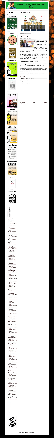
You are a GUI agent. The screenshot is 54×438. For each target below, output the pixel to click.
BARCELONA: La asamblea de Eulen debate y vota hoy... (12, 339)
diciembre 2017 (10, 217)
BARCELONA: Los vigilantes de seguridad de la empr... (12, 385)
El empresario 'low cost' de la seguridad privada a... (11, 293)
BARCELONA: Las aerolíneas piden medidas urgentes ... (12, 396)
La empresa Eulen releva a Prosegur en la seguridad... (12, 399)
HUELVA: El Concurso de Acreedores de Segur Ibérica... (12, 393)
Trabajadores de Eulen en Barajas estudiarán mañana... (12, 318)
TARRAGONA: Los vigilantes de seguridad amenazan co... (12, 231)
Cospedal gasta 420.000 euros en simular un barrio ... (12, 388)
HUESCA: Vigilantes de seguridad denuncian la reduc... (12, 239)
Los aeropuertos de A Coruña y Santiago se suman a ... (11, 350)
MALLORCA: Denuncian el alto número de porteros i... (11, 266)
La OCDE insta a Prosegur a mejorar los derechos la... (12, 345)
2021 (8, 212)
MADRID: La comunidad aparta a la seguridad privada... (12, 379)
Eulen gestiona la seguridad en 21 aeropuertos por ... (12, 386)
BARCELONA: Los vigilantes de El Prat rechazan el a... (12, 336)
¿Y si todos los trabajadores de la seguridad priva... (12, 228)
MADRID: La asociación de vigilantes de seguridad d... (12, 248)
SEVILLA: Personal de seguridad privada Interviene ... (12, 285)
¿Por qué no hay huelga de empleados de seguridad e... (12, 372)
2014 (8, 410)
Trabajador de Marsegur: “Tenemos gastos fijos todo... (12, 337)
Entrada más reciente (22, 102)
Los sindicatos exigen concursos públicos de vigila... (12, 263)
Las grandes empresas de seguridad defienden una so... (12, 326)
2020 (8, 213)
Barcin (27, 432)
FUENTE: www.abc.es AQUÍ (23, 76)
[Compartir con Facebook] (33, 78)
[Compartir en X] (32, 78)
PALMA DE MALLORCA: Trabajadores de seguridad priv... (12, 344)
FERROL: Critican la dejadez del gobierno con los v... (12, 267)
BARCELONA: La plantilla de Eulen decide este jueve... (12, 369)
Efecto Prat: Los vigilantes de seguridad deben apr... (11, 302)
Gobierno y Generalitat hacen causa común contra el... (12, 359)
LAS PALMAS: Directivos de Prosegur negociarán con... (12, 241)
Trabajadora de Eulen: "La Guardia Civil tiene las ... (12, 304)
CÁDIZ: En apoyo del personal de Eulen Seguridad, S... (12, 246)
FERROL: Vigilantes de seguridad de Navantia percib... (12, 377)
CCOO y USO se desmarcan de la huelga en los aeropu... (12, 353)
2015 (8, 409)
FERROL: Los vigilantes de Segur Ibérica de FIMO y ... (12, 394)
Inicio (34, 102)
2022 (8, 211)
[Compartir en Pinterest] (34, 78)
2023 (8, 210)
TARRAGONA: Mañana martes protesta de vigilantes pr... (11, 250)
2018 (8, 215)
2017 (8, 216)
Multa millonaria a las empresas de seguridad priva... (12, 272)
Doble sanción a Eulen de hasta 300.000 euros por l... (12, 391)
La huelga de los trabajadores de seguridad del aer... (12, 352)
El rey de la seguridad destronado (12, 247)
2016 (8, 408)
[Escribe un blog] (31, 78)
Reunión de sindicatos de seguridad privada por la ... (12, 278)
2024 (8, 209)
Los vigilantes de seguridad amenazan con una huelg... (11, 259)
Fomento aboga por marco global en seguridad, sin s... (12, 294)
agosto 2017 (9, 221)
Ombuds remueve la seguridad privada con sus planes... (11, 286)
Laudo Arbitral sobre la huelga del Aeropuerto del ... (12, 225)
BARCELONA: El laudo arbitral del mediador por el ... (12, 256)
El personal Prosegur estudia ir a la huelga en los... (12, 317)
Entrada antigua (45, 102)
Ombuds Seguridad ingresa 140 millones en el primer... (12, 264)
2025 (8, 208)
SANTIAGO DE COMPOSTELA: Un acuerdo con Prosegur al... (12, 271)
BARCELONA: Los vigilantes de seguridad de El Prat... (12, 255)
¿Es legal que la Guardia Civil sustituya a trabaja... (11, 358)
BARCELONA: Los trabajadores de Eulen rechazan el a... (12, 364)
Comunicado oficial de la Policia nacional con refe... (12, 258)
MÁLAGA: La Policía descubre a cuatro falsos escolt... (12, 261)
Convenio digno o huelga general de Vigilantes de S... (12, 309)
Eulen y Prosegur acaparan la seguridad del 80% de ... (11, 371)
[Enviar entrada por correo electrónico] (29, 78)
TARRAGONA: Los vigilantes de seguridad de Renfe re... (12, 233)
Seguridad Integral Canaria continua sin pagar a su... (12, 331)
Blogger (34, 432)
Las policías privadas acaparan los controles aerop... (12, 313)
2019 (8, 214)
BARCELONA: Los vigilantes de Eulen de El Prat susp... (12, 299)
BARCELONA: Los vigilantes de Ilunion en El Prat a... (12, 361)
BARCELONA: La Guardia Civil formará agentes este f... (11, 356)
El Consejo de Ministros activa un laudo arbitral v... (12, 301)
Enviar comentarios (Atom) (26, 103)
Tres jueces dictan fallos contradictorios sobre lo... (11, 296)
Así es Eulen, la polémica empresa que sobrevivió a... (12, 310)
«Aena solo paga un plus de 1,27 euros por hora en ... (12, 244)
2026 (8, 207)
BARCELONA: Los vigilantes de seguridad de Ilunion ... (12, 375)
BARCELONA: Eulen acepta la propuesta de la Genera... (11, 380)
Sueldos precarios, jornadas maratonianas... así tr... (11, 252)
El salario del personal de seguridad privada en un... (12, 253)
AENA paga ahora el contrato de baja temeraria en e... (12, 390)
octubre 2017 (10, 219)
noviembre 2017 (10, 218)
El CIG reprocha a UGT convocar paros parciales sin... (12, 329)
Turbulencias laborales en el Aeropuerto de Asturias (11, 291)
